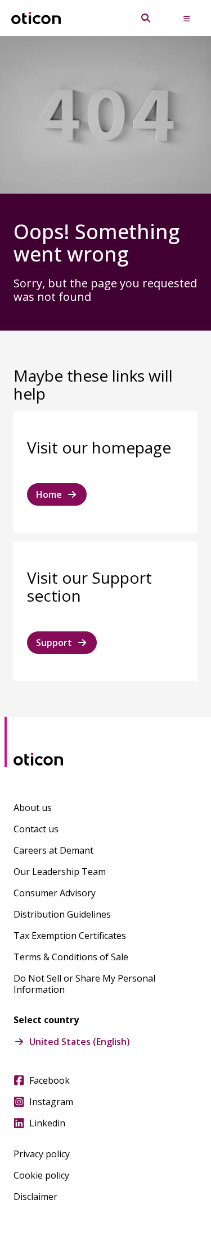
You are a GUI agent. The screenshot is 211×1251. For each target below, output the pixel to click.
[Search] (146, 18)
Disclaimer (35, 1196)
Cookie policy (41, 1175)
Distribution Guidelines (62, 914)
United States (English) (79, 1041)
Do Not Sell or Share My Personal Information (84, 984)
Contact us (36, 829)
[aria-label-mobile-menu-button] (186, 18)
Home (49, 494)
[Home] (36, 18)
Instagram (51, 1101)
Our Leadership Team (60, 871)
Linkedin (47, 1123)
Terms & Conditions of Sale (71, 957)
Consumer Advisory (55, 893)
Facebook (49, 1080)
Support (54, 642)
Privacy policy (42, 1154)
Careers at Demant (53, 850)
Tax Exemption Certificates (70, 935)
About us (33, 807)
